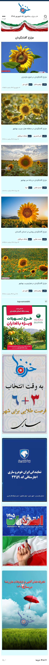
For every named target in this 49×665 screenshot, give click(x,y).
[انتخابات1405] (24, 536)
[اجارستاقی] (24, 470)
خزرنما (38, 660)
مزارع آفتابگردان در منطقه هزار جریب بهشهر (30, 128)
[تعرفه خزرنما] (24, 610)
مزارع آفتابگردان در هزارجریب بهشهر (33, 283)
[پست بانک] (24, 327)
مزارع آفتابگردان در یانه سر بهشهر (34, 180)
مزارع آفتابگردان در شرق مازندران (34, 77)
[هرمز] (24, 25)
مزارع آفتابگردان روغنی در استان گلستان (31, 232)
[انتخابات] (24, 394)
